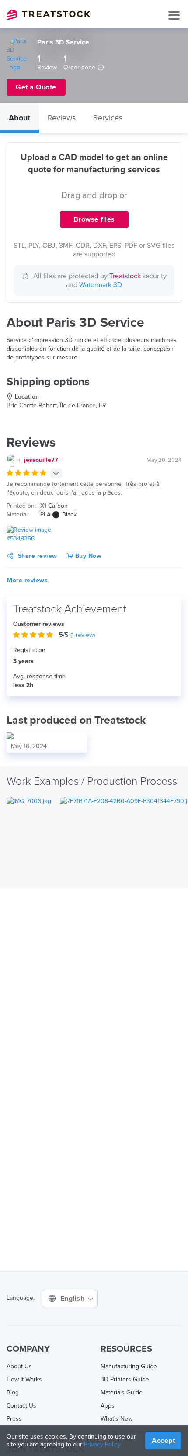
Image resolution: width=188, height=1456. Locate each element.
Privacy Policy (102, 1444)
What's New (116, 1418)
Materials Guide (122, 1392)
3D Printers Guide (125, 1379)
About (19, 118)
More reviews (27, 580)
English (73, 1298)
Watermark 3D (100, 284)
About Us (19, 1366)
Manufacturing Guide (129, 1366)
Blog (13, 1392)
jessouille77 (41, 460)
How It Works (24, 1379)
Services (107, 118)
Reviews (62, 118)
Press (14, 1418)
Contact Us (21, 1405)
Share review (37, 556)
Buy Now (87, 556)
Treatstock (48, 15)
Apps (108, 1405)
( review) (82, 635)
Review (47, 67)
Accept (163, 1440)
